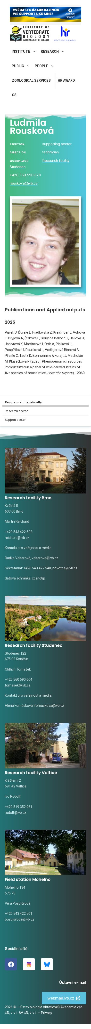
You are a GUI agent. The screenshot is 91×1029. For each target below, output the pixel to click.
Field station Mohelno (27, 879)
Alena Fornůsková (19, 705)
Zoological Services (31, 80)
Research (50, 51)
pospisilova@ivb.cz (19, 919)
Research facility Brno (28, 498)
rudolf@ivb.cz (15, 813)
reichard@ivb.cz (17, 538)
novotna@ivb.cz (64, 568)
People (41, 66)
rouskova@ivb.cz (24, 183)
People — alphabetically (23, 402)
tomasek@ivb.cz (18, 685)
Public (18, 66)
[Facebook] (11, 964)
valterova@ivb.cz (45, 558)
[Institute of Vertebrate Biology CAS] (29, 35)
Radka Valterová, (18, 558)
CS (14, 95)
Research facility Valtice (31, 773)
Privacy (46, 1013)
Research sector (16, 411)
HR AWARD (66, 80)
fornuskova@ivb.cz (49, 705)
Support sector (15, 420)
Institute (21, 51)
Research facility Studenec (33, 645)
